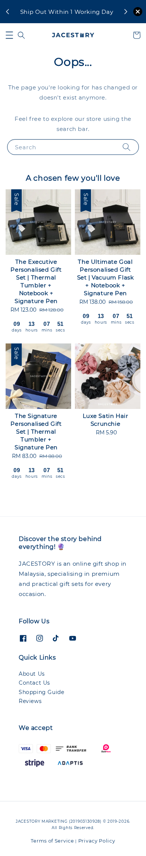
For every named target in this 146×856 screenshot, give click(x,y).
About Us (32, 673)
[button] (9, 35)
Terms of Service (52, 841)
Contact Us (34, 682)
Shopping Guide (41, 692)
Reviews (30, 701)
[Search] (127, 147)
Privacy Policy (96, 841)
